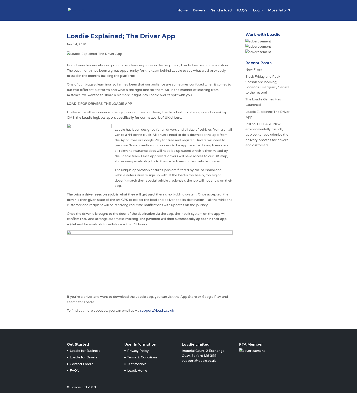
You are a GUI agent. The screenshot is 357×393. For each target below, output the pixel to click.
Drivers (199, 10)
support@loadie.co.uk (157, 311)
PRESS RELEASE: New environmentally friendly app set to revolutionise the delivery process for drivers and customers (266, 134)
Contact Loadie (81, 364)
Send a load (221, 10)
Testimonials (136, 364)
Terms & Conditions (142, 357)
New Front (253, 70)
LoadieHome (137, 371)
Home (182, 10)
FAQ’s (242, 10)
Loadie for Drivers (84, 357)
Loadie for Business (85, 351)
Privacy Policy (138, 351)
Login (258, 10)
